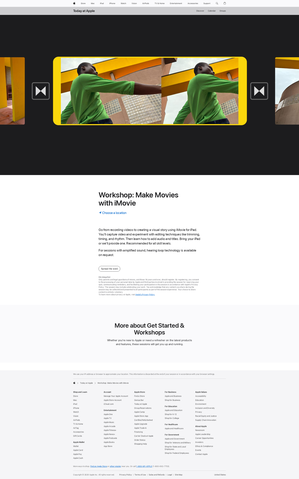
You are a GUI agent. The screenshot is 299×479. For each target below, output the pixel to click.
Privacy (198, 412)
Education (199, 400)
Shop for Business (172, 400)
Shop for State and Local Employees (175, 448)
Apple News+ (109, 434)
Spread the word (109, 269)
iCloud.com (109, 404)
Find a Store (139, 396)
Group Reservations (142, 408)
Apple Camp (139, 412)
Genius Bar (139, 400)
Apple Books (109, 442)
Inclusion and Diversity (205, 408)
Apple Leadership (202, 434)
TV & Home (78, 424)
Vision (75, 416)
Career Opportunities (204, 438)
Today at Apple (84, 11)
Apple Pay (77, 454)
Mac (75, 400)
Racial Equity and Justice (206, 416)
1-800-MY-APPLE (144, 466)
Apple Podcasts (110, 438)
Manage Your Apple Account (116, 396)
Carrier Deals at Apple (143, 436)
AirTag (76, 428)
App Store (108, 446)
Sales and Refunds (157, 475)
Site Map (178, 475)
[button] (217, 3)
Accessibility (200, 396)
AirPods (76, 420)
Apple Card (78, 450)
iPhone (76, 408)
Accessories (78, 432)
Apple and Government (175, 439)
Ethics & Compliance (204, 446)
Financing (138, 432)
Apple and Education (173, 410)
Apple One (108, 414)
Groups (223, 11)
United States (220, 475)
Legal (169, 475)
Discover (200, 11)
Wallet (75, 446)
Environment (200, 404)
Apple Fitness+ (110, 430)
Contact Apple (201, 454)
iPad (75, 404)
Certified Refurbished (143, 420)
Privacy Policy (125, 475)
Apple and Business (173, 396)
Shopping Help (140, 444)
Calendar (212, 11)
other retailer (115, 466)
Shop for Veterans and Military (178, 443)
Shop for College (172, 418)
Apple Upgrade (140, 424)
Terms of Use (140, 475)
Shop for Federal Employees (177, 453)
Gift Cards (77, 436)
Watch (76, 412)
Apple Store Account (112, 400)
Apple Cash (78, 458)
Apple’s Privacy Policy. (145, 295)
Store (75, 396)
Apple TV (108, 418)
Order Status (139, 440)
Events (198, 450)
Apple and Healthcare (174, 428)
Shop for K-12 (170, 414)
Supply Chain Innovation (205, 420)
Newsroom (199, 430)
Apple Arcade (109, 426)
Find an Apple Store (98, 466)
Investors (199, 442)
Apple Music (109, 422)
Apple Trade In (140, 428)
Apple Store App (141, 416)
